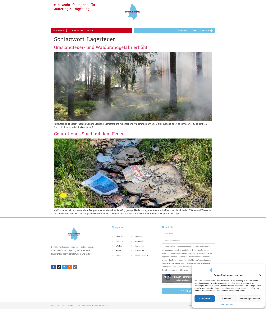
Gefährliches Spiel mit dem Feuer (89, 134)
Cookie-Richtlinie (227, 304)
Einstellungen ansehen (250, 298)
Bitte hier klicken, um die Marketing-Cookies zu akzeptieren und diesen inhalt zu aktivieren (188, 278)
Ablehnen (226, 298)
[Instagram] (59, 267)
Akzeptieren (204, 298)
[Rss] (69, 267)
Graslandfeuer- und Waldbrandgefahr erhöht (100, 47)
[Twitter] (64, 267)
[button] (260, 275)
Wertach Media (101, 306)
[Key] (75, 267)
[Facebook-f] (53, 267)
